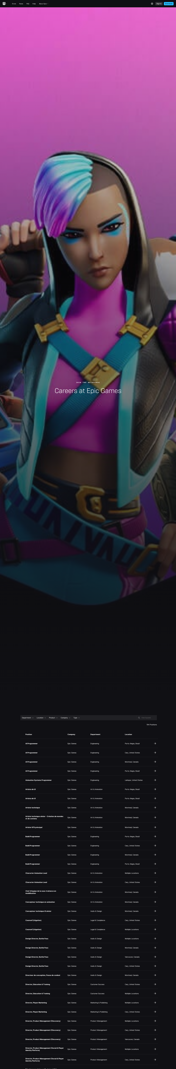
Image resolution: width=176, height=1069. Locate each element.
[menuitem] (27, 717)
